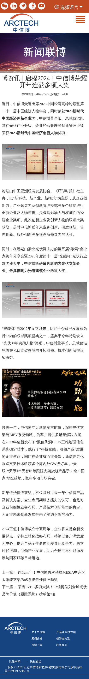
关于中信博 (38, 632)
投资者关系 (63, 638)
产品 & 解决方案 (66, 632)
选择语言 (69, 7)
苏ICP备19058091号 (17, 671)
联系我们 (61, 645)
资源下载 (36, 645)
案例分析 (36, 638)
